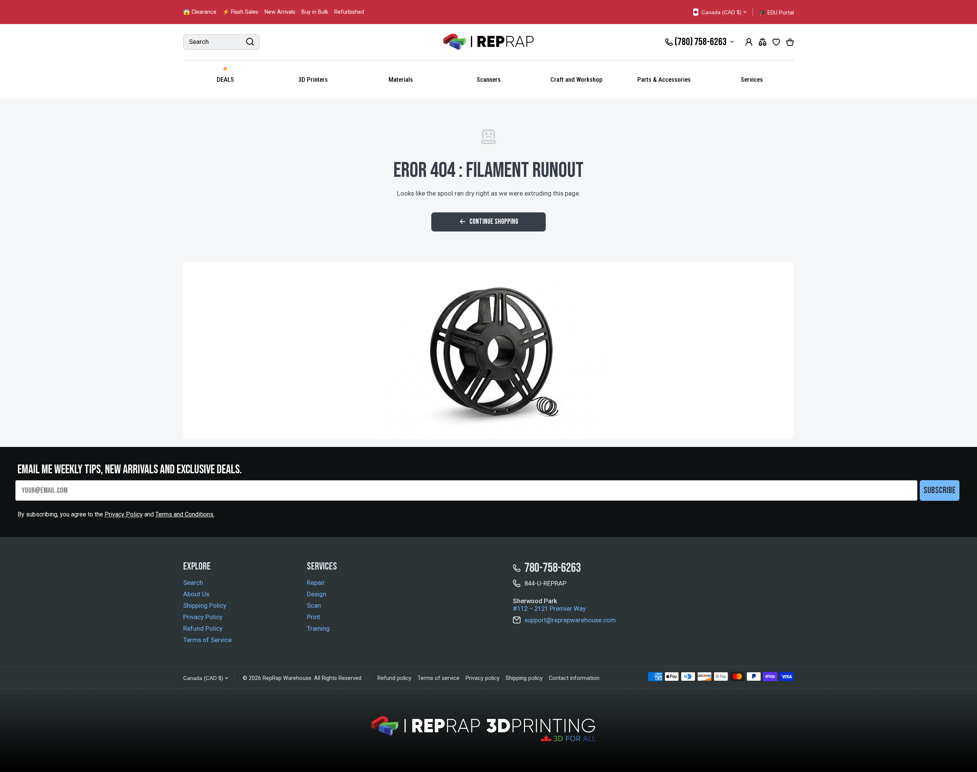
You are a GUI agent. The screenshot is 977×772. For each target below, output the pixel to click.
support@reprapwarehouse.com (570, 620)
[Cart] (790, 42)
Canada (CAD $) (203, 678)
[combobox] (221, 42)
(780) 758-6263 (701, 42)
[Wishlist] (776, 42)
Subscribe (940, 490)
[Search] (250, 42)
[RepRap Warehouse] (488, 42)
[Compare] (762, 42)
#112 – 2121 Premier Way (549, 608)
